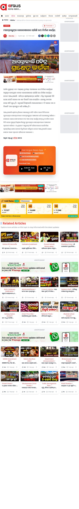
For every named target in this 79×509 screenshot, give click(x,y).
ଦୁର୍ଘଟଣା (28, 16)
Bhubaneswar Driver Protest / (69, 360)
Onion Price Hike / (28, 314)
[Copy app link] (54, 36)
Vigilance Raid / (66, 289)
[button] (13, 208)
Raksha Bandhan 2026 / (29, 360)
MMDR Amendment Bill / (9, 360)
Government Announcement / (49, 360)
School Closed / (7, 383)
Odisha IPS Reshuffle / (9, 245)
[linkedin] (48, 36)
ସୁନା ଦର (35, 16)
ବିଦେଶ (51, 16)
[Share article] (17, 252)
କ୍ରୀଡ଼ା (64, 16)
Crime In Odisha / (48, 289)
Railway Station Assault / (9, 315)
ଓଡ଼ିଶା (13, 16)
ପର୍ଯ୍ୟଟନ (43, 16)
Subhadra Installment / (29, 245)
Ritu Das (11, 36)
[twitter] (42, 36)
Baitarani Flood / (47, 314)
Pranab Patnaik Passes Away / (49, 245)
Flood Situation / (67, 383)
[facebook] (39, 36)
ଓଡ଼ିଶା (15, 138)
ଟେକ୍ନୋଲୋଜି (73, 16)
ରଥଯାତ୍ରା (20, 16)
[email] (51, 36)
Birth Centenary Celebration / (9, 290)
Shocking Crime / (67, 244)
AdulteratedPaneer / (29, 289)
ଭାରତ (7, 16)
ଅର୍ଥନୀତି (57, 16)
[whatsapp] (45, 36)
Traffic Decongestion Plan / (49, 384)
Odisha (12, 20)
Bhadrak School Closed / (69, 315)
